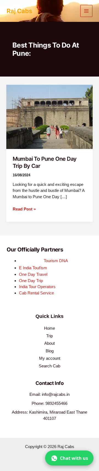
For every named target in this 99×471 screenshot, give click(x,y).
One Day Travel (33, 274)
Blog (50, 351)
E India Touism (33, 267)
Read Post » (24, 208)
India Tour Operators (37, 286)
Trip (49, 335)
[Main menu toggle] (86, 11)
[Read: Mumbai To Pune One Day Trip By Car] (49, 116)
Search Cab (49, 366)
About (49, 343)
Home (49, 328)
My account (49, 358)
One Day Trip (31, 280)
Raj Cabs (19, 10)
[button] (69, 458)
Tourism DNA (56, 260)
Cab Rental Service (36, 293)
